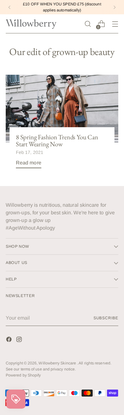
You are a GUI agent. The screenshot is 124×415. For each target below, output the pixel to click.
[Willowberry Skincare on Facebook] (9, 340)
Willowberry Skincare (57, 363)
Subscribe (105, 318)
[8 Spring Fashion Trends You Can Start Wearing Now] (62, 108)
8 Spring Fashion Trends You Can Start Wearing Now (57, 141)
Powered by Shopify (23, 375)
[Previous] (10, 7)
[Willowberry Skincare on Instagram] (20, 340)
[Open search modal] (87, 24)
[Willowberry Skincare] (31, 24)
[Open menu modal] (114, 24)
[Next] (114, 7)
